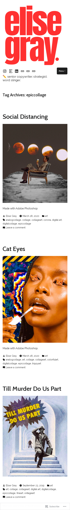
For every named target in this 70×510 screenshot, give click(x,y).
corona (47, 220)
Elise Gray (11, 216)
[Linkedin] (17, 71)
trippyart (36, 363)
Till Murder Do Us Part (32, 388)
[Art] (28, 71)
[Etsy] (11, 71)
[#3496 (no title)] (22, 71)
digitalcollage (10, 223)
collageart (37, 220)
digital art (57, 220)
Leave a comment (15, 228)
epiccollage (24, 223)
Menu (63, 71)
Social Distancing (25, 116)
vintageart (29, 493)
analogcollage (13, 220)
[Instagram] (5, 71)
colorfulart (52, 359)
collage (26, 220)
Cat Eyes (14, 249)
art (46, 216)
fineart (20, 493)
